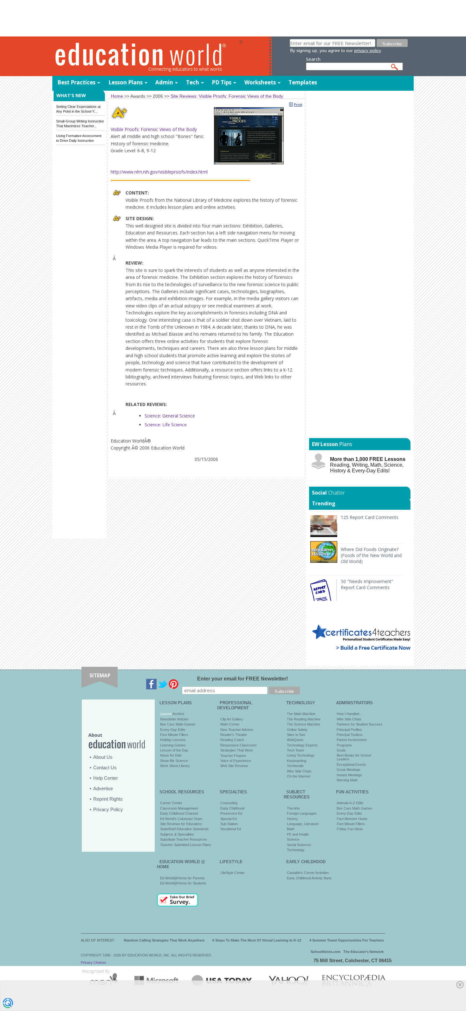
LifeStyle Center (232, 873)
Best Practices (76, 82)
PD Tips (221, 82)
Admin (164, 82)
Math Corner (230, 724)
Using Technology (300, 755)
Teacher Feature (233, 756)
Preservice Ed (231, 813)
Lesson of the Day (174, 750)
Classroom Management (179, 808)
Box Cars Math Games (178, 724)
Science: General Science (170, 416)
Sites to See (296, 735)
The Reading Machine (303, 719)
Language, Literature (303, 824)
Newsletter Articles (174, 719)
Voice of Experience (235, 761)
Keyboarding (296, 761)
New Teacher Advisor (236, 730)
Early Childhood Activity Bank (309, 878)
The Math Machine (301, 714)
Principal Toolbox (350, 735)
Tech (192, 82)
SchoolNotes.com (325, 952)
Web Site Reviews (234, 766)
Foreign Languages (302, 813)
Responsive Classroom (238, 745)
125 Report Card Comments (369, 517)
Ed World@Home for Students (183, 883)
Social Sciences (299, 845)
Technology (296, 850)
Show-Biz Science (174, 761)
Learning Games (173, 745)
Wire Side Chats (299, 771)
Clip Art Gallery (231, 719)
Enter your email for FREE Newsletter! (242, 678)
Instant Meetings (349, 775)
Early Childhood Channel (179, 813)
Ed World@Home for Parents (182, 878)
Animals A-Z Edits (350, 803)
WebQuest (295, 740)
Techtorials (295, 766)
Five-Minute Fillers (174, 735)
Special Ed (228, 819)
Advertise (103, 788)
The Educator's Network (363, 952)
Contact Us (105, 767)
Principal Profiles (349, 730)
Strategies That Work (236, 750)
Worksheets (260, 82)
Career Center (171, 803)
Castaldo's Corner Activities (308, 873)
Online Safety (297, 730)
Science (293, 839)
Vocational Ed (230, 829)
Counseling (228, 803)
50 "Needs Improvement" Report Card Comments (367, 584)
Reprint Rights (108, 799)
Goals (341, 750)
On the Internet (298, 776)
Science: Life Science (166, 425)
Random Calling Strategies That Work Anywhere (164, 940)
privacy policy (367, 50)
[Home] (145, 56)
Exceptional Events (351, 764)
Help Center (105, 778)
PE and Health (298, 834)
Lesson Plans (125, 82)
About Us (103, 757)
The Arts (293, 808)
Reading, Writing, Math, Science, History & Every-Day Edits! (367, 464)
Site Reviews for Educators (181, 824)
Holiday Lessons (173, 740)
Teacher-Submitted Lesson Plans (185, 845)
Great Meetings (348, 769)
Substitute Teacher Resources (183, 839)
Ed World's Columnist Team (181, 819)
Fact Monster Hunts (352, 819)
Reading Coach (232, 740)
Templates (302, 82)
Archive (178, 714)
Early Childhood (232, 808)
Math (290, 829)
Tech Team (295, 750)
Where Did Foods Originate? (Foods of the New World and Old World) (371, 555)
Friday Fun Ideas (350, 829)
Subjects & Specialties (177, 834)
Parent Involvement (351, 740)
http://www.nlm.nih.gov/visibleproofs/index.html (159, 172)
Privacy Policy (108, 809)
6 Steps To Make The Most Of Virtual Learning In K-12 (256, 940)
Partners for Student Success (359, 724)
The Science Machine (303, 724)
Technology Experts (302, 745)
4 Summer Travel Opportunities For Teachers (346, 940)
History (292, 819)
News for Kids (171, 755)
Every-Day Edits (172, 730)
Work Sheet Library (175, 766)
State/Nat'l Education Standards (184, 829)
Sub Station (229, 824)
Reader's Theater (233, 735)
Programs (344, 745)
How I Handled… (350, 714)
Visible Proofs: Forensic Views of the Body (154, 129)
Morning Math (347, 780)
